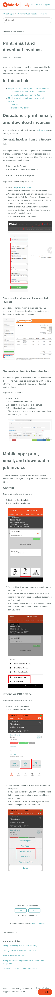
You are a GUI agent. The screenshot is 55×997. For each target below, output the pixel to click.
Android (14, 104)
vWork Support (8, 14)
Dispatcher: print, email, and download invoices (28, 88)
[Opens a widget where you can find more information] (45, 992)
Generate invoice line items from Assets (20, 968)
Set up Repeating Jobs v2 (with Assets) (20, 945)
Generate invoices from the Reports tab (28, 92)
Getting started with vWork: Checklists (19, 950)
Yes (20, 910)
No (34, 910)
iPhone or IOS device (20, 108)
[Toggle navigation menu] (32, 4)
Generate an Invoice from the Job (25, 95)
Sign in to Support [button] (42, 5)
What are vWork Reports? (14, 955)
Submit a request (37, 923)
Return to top (9, 933)
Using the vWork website (27, 14)
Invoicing (43, 14)
